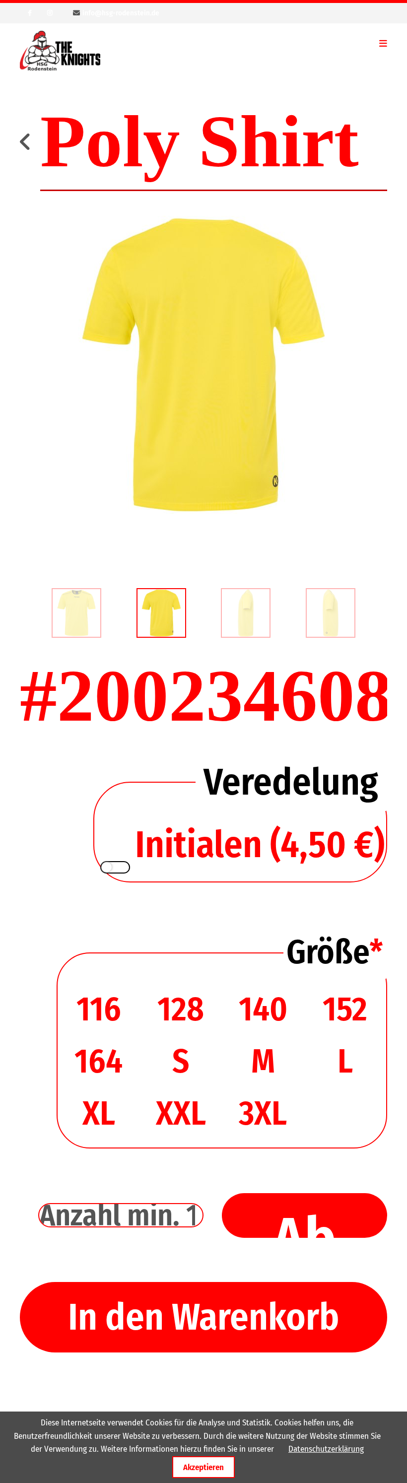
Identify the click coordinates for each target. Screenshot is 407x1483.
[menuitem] (76, 613)
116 (98, 1009)
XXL (181, 1113)
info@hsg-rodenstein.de (120, 12)
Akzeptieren (203, 1467)
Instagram (50, 13)
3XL (263, 1113)
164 (98, 1061)
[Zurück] (26, 141)
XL (98, 1113)
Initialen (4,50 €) (260, 844)
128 (180, 1009)
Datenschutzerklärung (326, 1449)
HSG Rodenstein (60, 50)
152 (345, 1009)
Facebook (30, 13)
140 (263, 1009)
